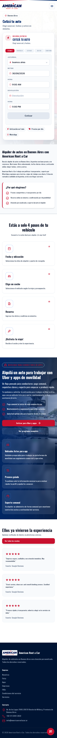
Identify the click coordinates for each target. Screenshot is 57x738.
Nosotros (5, 674)
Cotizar (28, 115)
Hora (10, 79)
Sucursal (12, 57)
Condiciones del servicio (11, 693)
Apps (4, 682)
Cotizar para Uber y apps (28, 423)
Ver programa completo (28, 431)
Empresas (5, 685)
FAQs (4, 689)
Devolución (13, 90)
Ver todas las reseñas (12, 541)
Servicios (5, 697)
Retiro (11, 68)
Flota (4, 678)
